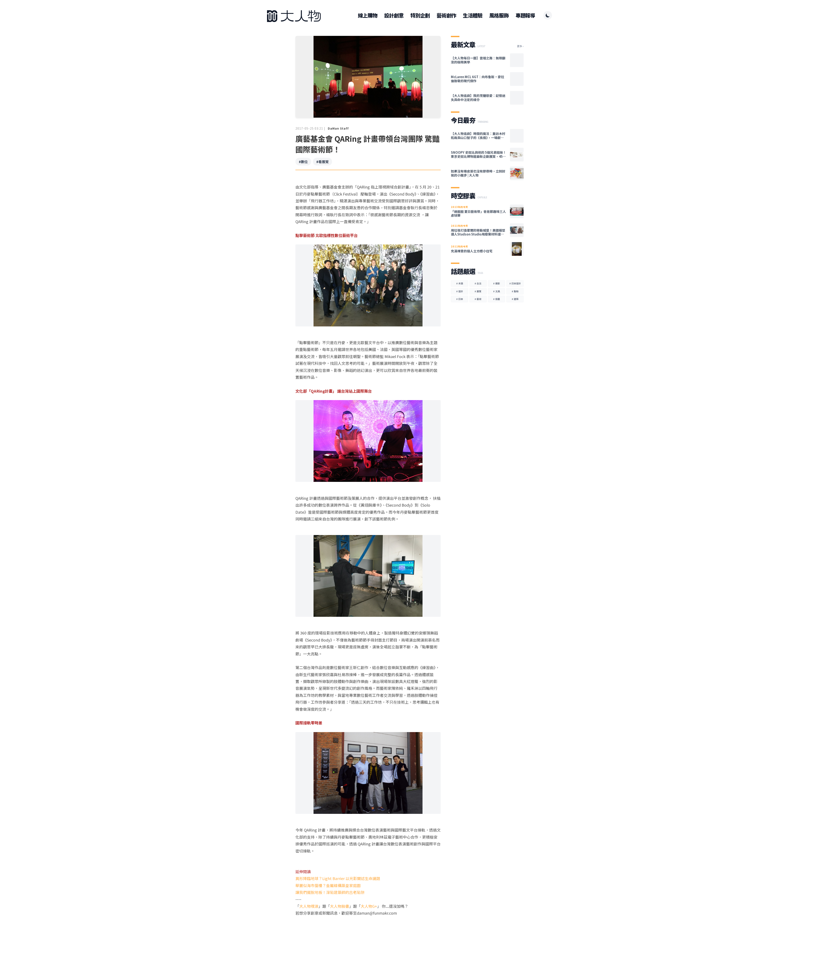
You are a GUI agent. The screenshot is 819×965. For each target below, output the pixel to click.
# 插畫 (496, 299)
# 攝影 (496, 283)
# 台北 (478, 283)
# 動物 (515, 291)
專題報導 (525, 15)
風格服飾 (499, 15)
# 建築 (515, 299)
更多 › (520, 46)
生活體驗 (472, 15)
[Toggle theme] (547, 15)
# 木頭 (459, 283)
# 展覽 (478, 291)
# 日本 (459, 299)
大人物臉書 (339, 906)
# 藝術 (478, 299)
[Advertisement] (368, 933)
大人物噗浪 (308, 906)
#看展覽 (322, 161)
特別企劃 (420, 15)
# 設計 (459, 291)
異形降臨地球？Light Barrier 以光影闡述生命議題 (337, 878)
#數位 (303, 161)
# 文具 (496, 291)
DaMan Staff (338, 128)
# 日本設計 (515, 283)
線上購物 (367, 15)
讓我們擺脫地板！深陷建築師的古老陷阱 (329, 892)
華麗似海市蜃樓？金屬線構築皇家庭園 (328, 885)
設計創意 (394, 15)
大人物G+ (369, 906)
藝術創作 (446, 15)
